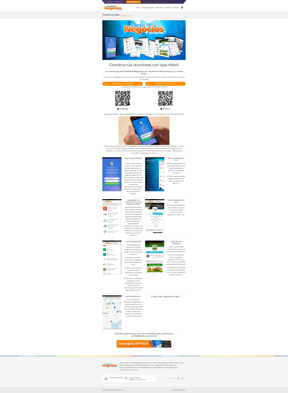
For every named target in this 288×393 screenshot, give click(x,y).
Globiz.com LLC (182, 390)
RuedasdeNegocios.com (138, 363)
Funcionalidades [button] (148, 7)
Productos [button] (160, 7)
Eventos (168, 7)
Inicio (138, 7)
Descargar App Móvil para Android (122, 83)
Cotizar (175, 7)
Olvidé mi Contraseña (147, 1)
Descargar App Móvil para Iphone (165, 83)
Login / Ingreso (133, 2)
